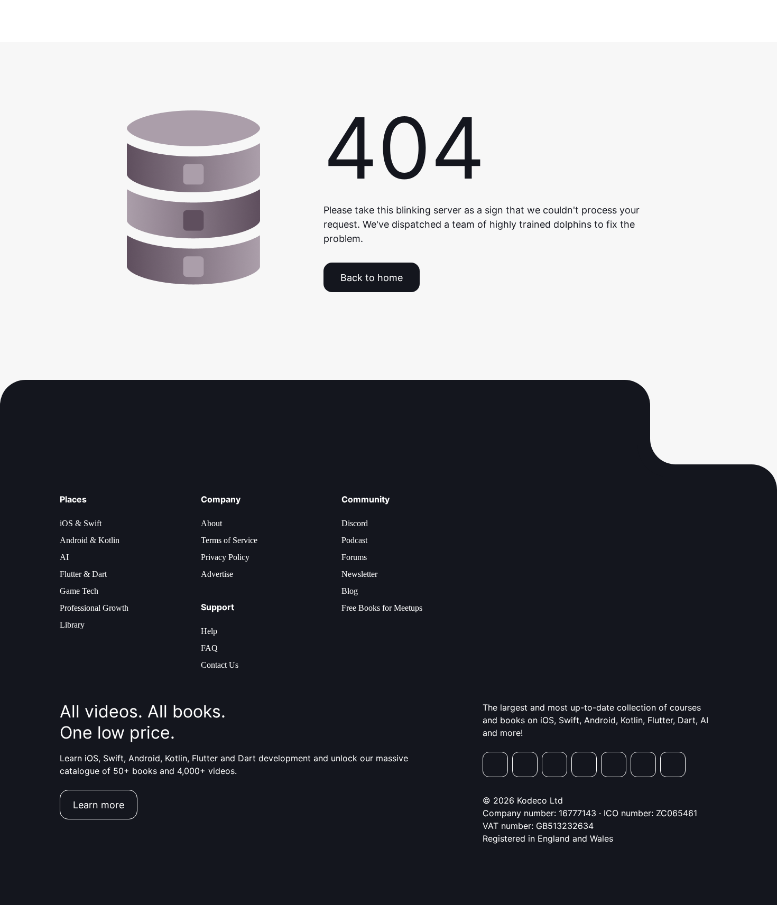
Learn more (98, 804)
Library (72, 624)
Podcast (354, 540)
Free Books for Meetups (381, 607)
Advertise (217, 574)
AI (64, 557)
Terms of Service (229, 540)
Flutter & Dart (83, 574)
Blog (349, 590)
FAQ (209, 647)
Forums (354, 557)
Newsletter (359, 574)
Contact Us (219, 664)
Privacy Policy (225, 557)
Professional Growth (94, 607)
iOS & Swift (80, 523)
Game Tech (79, 590)
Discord (354, 523)
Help (209, 631)
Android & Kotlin (89, 540)
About (211, 523)
